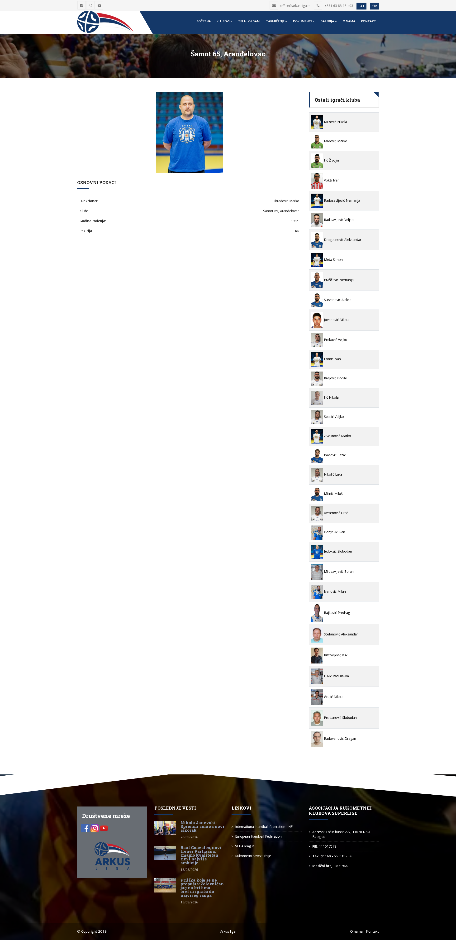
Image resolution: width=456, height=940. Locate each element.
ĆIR (374, 6)
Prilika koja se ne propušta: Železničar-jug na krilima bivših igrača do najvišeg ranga (202, 887)
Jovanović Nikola (336, 319)
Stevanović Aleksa (337, 299)
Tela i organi (249, 21)
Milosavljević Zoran (338, 571)
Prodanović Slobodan (340, 717)
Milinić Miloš (333, 493)
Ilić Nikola (331, 397)
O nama (349, 21)
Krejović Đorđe (335, 378)
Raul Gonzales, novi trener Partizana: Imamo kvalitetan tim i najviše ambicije (201, 855)
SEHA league (245, 846)
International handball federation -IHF (264, 826)
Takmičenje (275, 21)
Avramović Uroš (335, 513)
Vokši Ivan (331, 180)
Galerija (327, 21)
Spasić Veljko (333, 416)
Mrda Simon (333, 259)
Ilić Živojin (331, 160)
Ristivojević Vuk (335, 655)
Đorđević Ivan (334, 532)
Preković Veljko (335, 339)
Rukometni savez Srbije (253, 856)
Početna (203, 21)
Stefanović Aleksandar (340, 634)
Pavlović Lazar (334, 455)
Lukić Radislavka (336, 676)
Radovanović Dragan (339, 738)
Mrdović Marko (335, 141)
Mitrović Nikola (335, 121)
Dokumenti (302, 21)
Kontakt (368, 21)
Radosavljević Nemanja (341, 200)
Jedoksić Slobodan (337, 551)
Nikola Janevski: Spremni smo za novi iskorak (202, 826)
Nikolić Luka (332, 474)
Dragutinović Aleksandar (342, 239)
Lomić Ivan (332, 359)
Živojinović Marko (337, 436)
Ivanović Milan (334, 591)
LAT (361, 6)
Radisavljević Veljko (338, 219)
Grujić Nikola (333, 696)
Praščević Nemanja (338, 279)
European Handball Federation (258, 836)
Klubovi (223, 21)
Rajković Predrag (336, 612)
